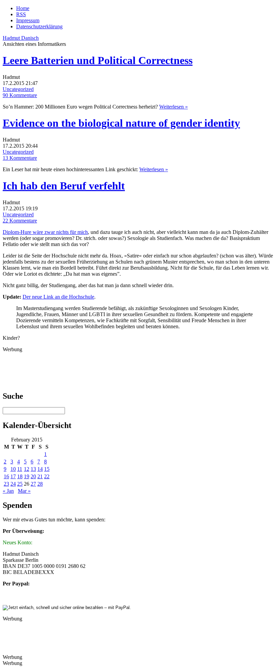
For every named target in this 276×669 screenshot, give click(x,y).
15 (46, 469)
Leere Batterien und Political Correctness (98, 60)
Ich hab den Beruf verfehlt (64, 186)
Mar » (24, 491)
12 (26, 469)
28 (40, 484)
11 (19, 469)
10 (13, 469)
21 (40, 476)
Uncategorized (18, 89)
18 (20, 476)
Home (22, 8)
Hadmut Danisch (21, 38)
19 (26, 476)
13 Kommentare (20, 158)
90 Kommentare (20, 95)
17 (13, 476)
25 (20, 484)
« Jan (8, 491)
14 (40, 469)
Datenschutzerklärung (39, 26)
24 (13, 484)
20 (33, 476)
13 (33, 469)
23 (6, 484)
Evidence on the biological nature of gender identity (121, 123)
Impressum (27, 20)
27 (33, 484)
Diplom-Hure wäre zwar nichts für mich (45, 232)
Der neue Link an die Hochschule (58, 297)
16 (6, 476)
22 (46, 476)
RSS (21, 14)
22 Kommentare (20, 220)
